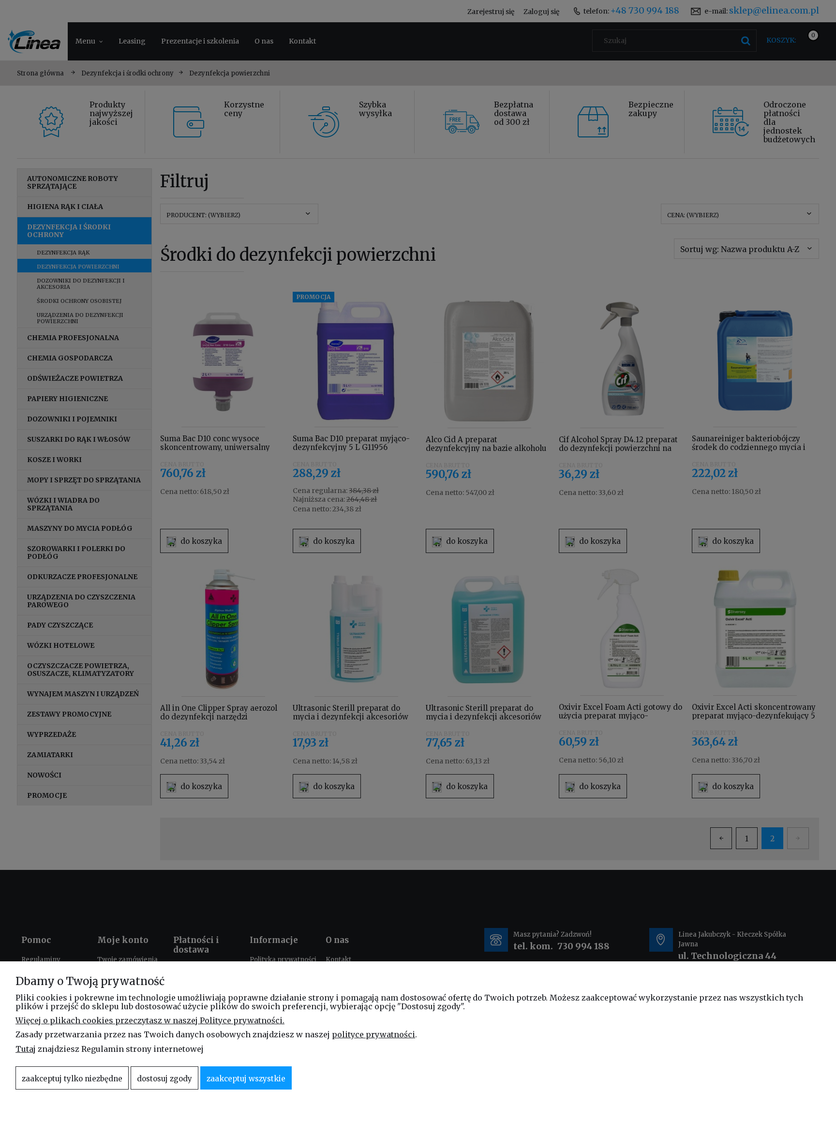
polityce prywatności (373, 1034)
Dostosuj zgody (164, 1078)
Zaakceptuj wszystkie (246, 1078)
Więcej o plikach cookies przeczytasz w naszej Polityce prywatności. (149, 1020)
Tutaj (25, 1049)
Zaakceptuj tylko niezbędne (72, 1078)
